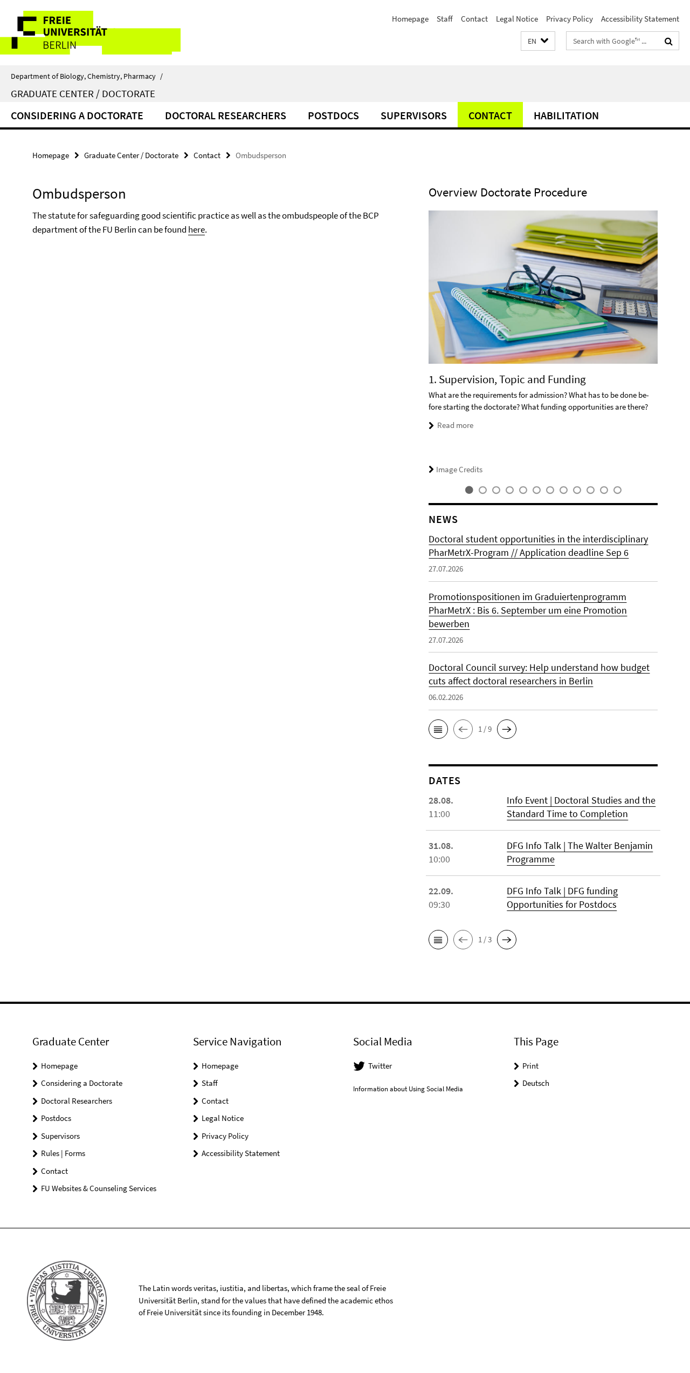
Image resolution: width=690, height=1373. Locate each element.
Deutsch (535, 1083)
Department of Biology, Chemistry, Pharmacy (87, 76)
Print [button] (530, 1066)
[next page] (663, 343)
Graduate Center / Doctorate (83, 93)
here (196, 229)
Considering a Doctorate (77, 115)
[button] (538, 41)
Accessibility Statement (640, 18)
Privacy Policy (569, 18)
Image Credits (459, 469)
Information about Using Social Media (408, 1088)
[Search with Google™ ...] (669, 41)
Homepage (410, 18)
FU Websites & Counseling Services (98, 1188)
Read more (455, 425)
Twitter (380, 1066)
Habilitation (566, 115)
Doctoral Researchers (225, 115)
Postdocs (333, 115)
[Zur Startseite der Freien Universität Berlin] (90, 33)
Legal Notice (517, 18)
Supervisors (414, 115)
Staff (445, 18)
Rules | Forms (63, 1153)
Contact (474, 18)
